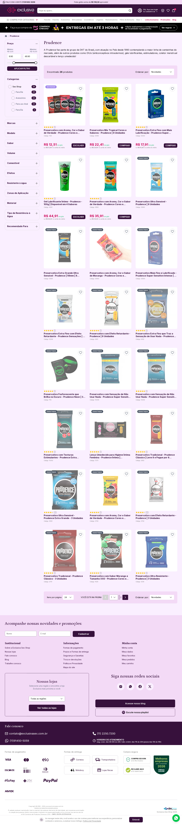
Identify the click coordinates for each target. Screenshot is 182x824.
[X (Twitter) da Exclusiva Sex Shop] (150, 686)
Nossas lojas (10, 652)
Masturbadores (111, 20)
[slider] (14, 62)
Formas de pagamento (73, 648)
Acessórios (65, 20)
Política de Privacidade (92, 821)
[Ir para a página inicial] (20, 10)
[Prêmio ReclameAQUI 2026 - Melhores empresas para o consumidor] (161, 764)
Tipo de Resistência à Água (18, 215)
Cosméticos (89, 20)
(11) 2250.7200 (106, 733)
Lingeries (99, 20)
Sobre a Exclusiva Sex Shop (17, 648)
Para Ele (47, 20)
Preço (10, 43)
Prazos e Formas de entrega (76, 652)
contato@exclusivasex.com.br (28, 733)
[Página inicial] (6, 36)
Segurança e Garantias (73, 655)
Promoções (165, 20)
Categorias (13, 79)
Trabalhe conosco (13, 663)
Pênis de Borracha (127, 20)
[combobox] (162, 72)
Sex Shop (17, 86)
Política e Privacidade (73, 663)
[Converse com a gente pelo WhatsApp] (176, 818)
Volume (11, 153)
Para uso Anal (22, 104)
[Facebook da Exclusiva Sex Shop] (140, 686)
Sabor (10, 143)
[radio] (9, 86)
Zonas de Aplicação (17, 193)
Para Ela (56, 20)
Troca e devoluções (72, 659)
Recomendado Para (17, 226)
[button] (162, 10)
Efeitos (11, 173)
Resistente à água (17, 183)
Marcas (11, 123)
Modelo (11, 133)
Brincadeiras (77, 20)
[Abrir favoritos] (168, 10)
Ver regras (167, 27)
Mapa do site (69, 667)
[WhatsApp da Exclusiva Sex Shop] (130, 686)
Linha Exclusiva (151, 20)
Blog (174, 20)
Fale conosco (11, 655)
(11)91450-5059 (28, 2)
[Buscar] (129, 10)
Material (11, 203)
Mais (138, 20)
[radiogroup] (22, 99)
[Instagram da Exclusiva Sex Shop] (120, 686)
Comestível (13, 163)
